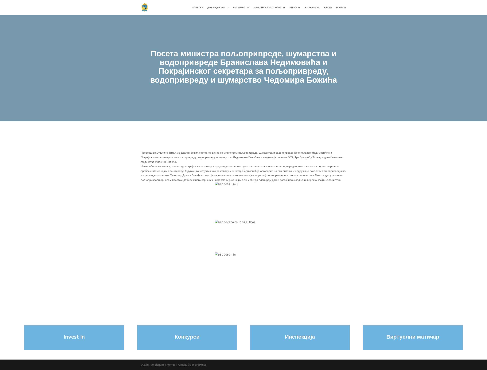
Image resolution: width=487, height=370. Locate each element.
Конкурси (187, 336)
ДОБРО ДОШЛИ (216, 7)
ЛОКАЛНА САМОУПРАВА (267, 7)
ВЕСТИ (328, 7)
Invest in (74, 336)
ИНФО (293, 7)
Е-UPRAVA (310, 7)
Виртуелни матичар (412, 336)
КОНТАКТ (341, 7)
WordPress (199, 364)
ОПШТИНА (239, 7)
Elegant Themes (164, 364)
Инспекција (300, 336)
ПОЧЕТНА (197, 7)
